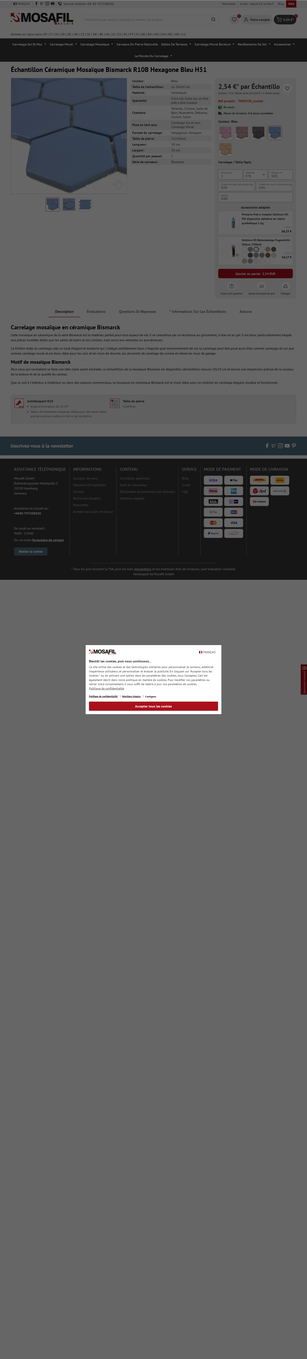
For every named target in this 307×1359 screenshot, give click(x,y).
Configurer (150, 696)
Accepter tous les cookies (153, 706)
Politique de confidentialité (106, 688)
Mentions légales (131, 696)
